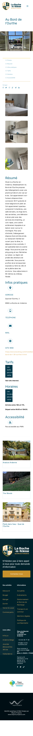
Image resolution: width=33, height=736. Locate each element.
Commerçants (8, 612)
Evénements (22, 595)
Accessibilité (11, 78)
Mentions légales (23, 616)
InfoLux (5, 636)
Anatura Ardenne (10, 462)
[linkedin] (19, 87)
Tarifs (9, 71)
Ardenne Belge (8, 640)
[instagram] (9, 87)
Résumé (9, 64)
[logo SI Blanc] (16, 546)
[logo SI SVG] (12, 3)
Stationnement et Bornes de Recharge (23, 602)
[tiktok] (12, 87)
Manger (6, 599)
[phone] (23, 667)
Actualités (21, 591)
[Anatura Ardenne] (16, 442)
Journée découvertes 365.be (7, 646)
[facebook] (3, 87)
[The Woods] (16, 473)
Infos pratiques (12, 67)
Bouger (5, 595)
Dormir (5, 604)
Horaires (10, 74)
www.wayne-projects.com (16, 714)
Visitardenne (7, 654)
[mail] (15, 87)
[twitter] (6, 87)
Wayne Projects (16, 713)
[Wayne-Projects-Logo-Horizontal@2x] (16, 699)
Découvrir (6, 591)
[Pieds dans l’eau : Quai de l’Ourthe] (16, 504)
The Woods (7, 493)
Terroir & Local (8, 608)
